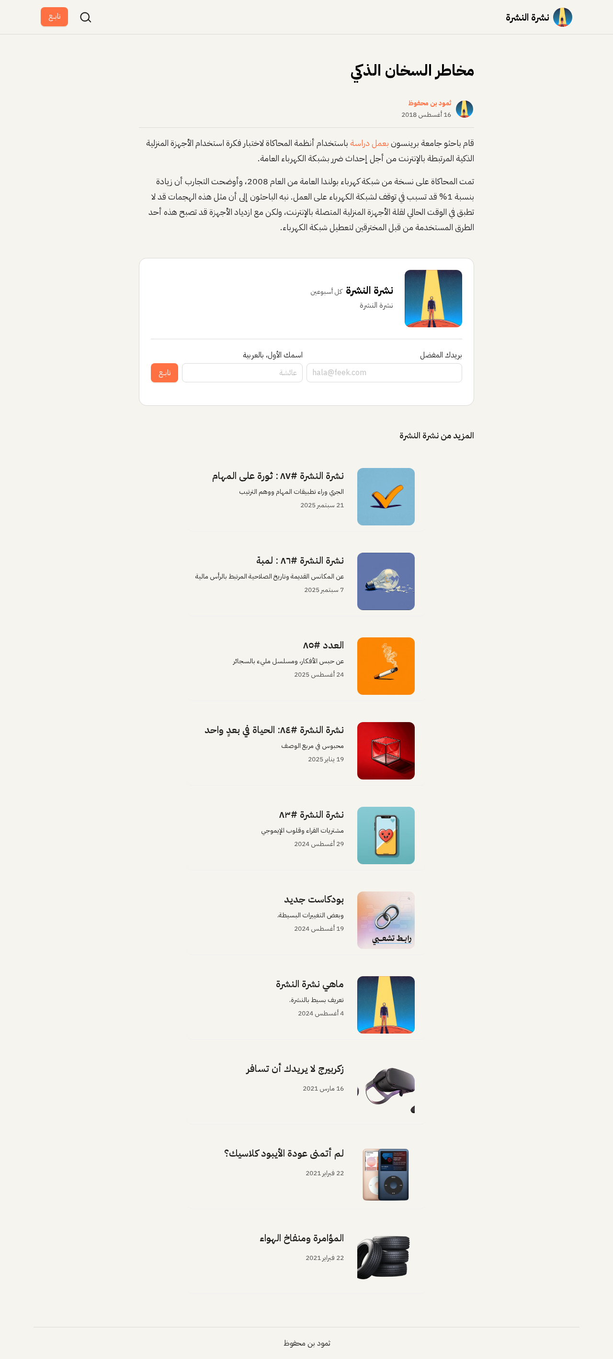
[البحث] (86, 17)
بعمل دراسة (369, 142)
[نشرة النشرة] (562, 17)
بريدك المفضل (441, 355)
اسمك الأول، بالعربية (273, 355)
